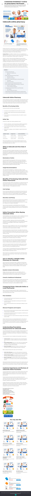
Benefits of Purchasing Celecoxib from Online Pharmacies (14, 79)
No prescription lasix (6, 430)
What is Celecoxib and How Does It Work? (12, 75)
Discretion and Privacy (10, 81)
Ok (15, 494)
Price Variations (9, 89)
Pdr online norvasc (19, 471)
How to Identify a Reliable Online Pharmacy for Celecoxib (14, 84)
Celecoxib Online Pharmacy (9, 71)
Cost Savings (9, 80)
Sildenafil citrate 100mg (20, 430)
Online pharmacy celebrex (7, 443)
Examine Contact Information (11, 85)
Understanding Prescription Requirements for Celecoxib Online (15, 91)
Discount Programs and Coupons (12, 90)
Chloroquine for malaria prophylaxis (7, 457)
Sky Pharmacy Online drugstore (8, 391)
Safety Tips (8, 74)
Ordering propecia (19, 443)
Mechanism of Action (10, 76)
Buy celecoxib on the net (7, 471)
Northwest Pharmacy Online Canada (9, 394)
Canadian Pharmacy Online (7, 390)
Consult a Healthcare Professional (12, 86)
